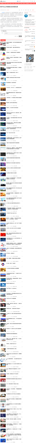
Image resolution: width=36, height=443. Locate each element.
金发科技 (16, 296)
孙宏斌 (14, 50)
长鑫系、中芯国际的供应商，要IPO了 (12, 72)
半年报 (16, 286)
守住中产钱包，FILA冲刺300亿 (11, 288)
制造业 (16, 80)
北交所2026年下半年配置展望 (11, 298)
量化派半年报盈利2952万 (10, 283)
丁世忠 (14, 291)
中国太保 (14, 281)
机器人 (14, 241)
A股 (5, 3)
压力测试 (16, 316)
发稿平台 (31, 66)
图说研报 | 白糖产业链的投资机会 (11, 102)
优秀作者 (30, 29)
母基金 (13, 236)
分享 (30, 10)
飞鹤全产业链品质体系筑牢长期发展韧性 (12, 142)
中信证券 (15, 45)
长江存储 (14, 266)
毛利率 (14, 356)
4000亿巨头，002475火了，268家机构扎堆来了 (14, 87)
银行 (13, 276)
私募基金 (15, 236)
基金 (13, 3)
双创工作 (14, 271)
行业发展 (14, 296)
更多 (33, 3)
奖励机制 (34, 66)
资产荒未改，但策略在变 (10, 253)
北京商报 (3, 12)
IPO (17, 60)
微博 (26, 10)
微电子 (17, 120)
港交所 (16, 60)
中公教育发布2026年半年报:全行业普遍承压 (13, 393)
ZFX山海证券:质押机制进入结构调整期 (12, 268)
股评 (14, 316)
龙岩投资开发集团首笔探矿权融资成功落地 (13, 157)
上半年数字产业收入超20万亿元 (11, 213)
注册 (17, 36)
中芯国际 (14, 75)
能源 (23, 3)
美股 (10, 3)
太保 (15, 281)
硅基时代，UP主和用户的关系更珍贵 (12, 107)
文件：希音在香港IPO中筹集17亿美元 (12, 383)
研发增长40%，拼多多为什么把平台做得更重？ (14, 328)
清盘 (15, 251)
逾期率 (16, 311)
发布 (20, 36)
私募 (15, 341)
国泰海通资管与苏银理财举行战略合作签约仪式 (14, 378)
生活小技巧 (14, 85)
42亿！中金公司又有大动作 (10, 132)
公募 (15, 70)
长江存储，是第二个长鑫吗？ (11, 263)
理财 (15, 3)
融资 (15, 95)
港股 (7, 3)
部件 (13, 326)
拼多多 (14, 331)
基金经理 (14, 65)
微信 (28, 10)
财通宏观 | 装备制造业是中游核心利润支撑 (13, 77)
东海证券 (14, 246)
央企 (13, 231)
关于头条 (25, 66)
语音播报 (19, 10)
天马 (15, 120)
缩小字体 (21, 10)
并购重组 (14, 115)
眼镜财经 (16, 65)
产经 (13, 80)
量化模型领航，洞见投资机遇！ (11, 82)
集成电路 (15, 226)
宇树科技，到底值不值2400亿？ (11, 343)
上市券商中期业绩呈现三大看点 (11, 348)
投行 (16, 115)
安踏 (15, 291)
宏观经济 (2, 3)
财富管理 (17, 351)
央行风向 (14, 256)
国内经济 (14, 70)
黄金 (18, 3)
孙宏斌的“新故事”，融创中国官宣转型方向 (13, 47)
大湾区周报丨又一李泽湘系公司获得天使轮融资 (14, 97)
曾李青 (15, 306)
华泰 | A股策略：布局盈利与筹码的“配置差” (13, 258)
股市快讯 (14, 261)
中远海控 (15, 231)
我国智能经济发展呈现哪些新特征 (11, 333)
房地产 (31, 3)
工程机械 (16, 261)
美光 (15, 266)
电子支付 (14, 105)
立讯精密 (14, 90)
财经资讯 (14, 286)
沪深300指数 (16, 246)
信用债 (16, 256)
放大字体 (24, 10)
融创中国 (16, 50)
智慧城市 (14, 120)
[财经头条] (2, 1)
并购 (12, 326)
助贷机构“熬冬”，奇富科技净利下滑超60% (13, 308)
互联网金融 (27, 3)
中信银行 (15, 276)
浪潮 (13, 55)
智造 (13, 226)
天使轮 (14, 100)
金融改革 (14, 251)
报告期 (13, 356)
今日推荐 (26, 29)
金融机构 (18, 311)
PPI (14, 80)
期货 (21, 3)
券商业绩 (14, 351)
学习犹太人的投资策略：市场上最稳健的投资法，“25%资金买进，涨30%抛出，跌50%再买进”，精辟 (13, 435)
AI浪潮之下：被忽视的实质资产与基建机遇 (13, 52)
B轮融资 (14, 95)
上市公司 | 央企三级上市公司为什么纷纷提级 (13, 228)
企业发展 (14, 60)
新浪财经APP (19, 1)
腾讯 (13, 306)
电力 (17, 261)
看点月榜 (34, 29)
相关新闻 (3, 40)
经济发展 (16, 336)
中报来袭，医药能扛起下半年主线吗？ (12, 373)
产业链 (16, 105)
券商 (15, 351)
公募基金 (14, 341)
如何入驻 (28, 66)
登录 (15, 36)
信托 (16, 70)
